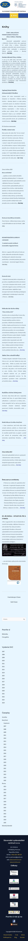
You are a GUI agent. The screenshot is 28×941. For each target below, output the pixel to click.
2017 (3, 681)
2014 (3, 672)
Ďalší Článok (14, 602)
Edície (23, 935)
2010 (3, 660)
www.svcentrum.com (15, 860)
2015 (3, 675)
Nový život (5, 720)
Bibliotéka (5, 634)
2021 (3, 694)
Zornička (4, 717)
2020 (3, 691)
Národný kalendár (7, 826)
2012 (3, 666)
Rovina (4, 783)
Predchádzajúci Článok (14, 597)
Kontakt (22, 937)
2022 (3, 697)
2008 (3, 654)
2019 (3, 688)
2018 (3, 685)
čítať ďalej (9, 53)
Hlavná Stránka (7, 935)
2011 (3, 663)
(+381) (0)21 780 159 (16, 854)
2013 (3, 669)
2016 (3, 678)
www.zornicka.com (15, 862)
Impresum (6, 723)
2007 (3, 651)
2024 (3, 703)
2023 (3, 700)
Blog (15, 937)
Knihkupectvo (7, 937)
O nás (16, 935)
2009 (3, 657)
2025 (5, 780)
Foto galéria (5, 637)
